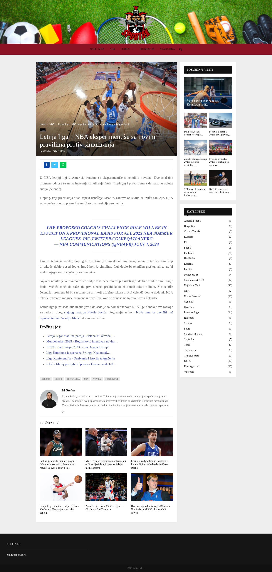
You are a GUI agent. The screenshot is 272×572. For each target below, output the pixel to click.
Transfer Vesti (191, 355)
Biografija (147, 49)
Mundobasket (191, 274)
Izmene (58, 379)
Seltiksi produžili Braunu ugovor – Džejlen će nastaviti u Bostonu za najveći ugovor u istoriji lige (58, 464)
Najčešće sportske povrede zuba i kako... (220, 190)
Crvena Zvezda (192, 231)
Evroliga (188, 236)
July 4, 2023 (146, 244)
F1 (185, 242)
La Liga (188, 269)
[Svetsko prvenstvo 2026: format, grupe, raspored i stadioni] (220, 147)
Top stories (190, 350)
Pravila (97, 379)
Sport (187, 328)
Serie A (188, 323)
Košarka (188, 263)
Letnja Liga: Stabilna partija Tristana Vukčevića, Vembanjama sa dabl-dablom (59, 509)
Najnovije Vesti (192, 285)
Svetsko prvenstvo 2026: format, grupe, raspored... (219, 161)
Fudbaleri (189, 253)
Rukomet (189, 317)
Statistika (167, 49)
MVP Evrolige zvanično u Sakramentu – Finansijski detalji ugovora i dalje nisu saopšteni (105, 464)
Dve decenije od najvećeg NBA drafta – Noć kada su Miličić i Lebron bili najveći (151, 509)
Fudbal (126, 49)
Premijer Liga (191, 312)
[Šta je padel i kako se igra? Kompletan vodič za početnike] (208, 93)
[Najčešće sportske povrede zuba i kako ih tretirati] (220, 178)
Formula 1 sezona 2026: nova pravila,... (219, 133)
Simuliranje (111, 379)
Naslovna (97, 49)
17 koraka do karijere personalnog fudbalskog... (194, 192)
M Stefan (47, 151)
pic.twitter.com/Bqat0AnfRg (118, 238)
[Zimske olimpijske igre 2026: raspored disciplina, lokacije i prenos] (195, 147)
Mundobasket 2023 (194, 280)
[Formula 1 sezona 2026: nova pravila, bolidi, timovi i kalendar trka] (220, 120)
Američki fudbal (192, 220)
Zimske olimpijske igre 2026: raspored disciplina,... (195, 161)
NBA (112, 49)
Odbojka (188, 301)
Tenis (187, 344)
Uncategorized (191, 366)
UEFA (187, 361)
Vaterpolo (189, 371)
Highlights (189, 258)
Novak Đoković (192, 296)
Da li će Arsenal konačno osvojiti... (193, 133)
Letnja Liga (73, 379)
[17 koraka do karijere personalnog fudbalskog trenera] (195, 178)
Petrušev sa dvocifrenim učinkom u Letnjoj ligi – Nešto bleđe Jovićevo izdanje (149, 464)
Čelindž (46, 379)
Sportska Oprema (193, 334)
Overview (189, 307)
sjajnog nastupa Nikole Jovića (85, 312)
